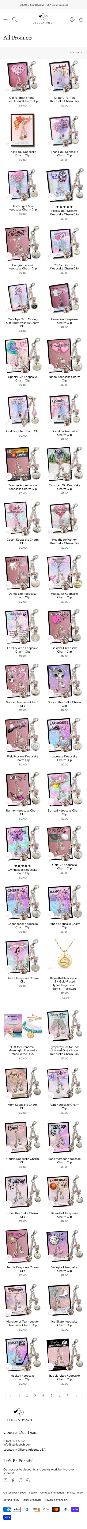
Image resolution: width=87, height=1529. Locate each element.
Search (33, 1492)
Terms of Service (32, 1499)
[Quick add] (8, 89)
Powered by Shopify (56, 1499)
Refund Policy (11, 1499)
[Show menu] (5, 19)
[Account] (72, 19)
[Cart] (81, 19)
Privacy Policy (75, 1492)
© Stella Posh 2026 (14, 1492)
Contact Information (52, 1492)
